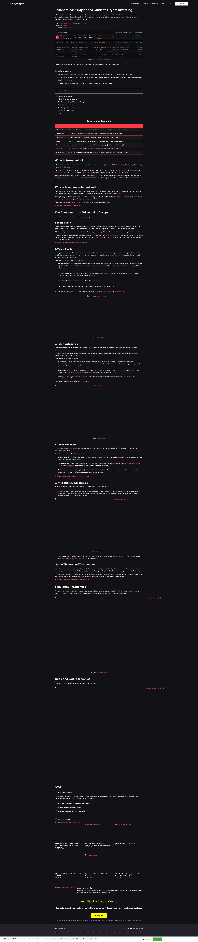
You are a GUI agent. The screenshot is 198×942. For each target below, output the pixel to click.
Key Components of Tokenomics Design (71, 102)
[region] (99, 939)
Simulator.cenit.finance (101, 672)
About (163, 3)
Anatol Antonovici (66, 23)
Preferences (147, 939)
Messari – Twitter (101, 438)
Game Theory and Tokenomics (68, 105)
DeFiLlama (108, 292)
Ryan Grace (68, 27)
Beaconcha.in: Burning (101, 551)
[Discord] (128, 928)
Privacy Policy (94, 938)
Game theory (59, 569)
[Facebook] (137, 928)
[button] (140, 91)
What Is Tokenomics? (65, 96)
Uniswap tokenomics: (97, 59)
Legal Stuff (62, 928)
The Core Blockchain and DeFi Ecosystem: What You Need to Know (97, 844)
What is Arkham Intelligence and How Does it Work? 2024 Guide (128, 875)
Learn (144, 3)
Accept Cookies (157, 939)
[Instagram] (134, 928)
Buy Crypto (135, 3)
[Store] (142, 928)
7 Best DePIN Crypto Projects (125, 843)
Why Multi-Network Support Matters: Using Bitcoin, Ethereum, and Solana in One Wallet (68, 845)
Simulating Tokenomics (66, 108)
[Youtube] (131, 928)
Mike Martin (65, 25)
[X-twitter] (125, 928)
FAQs (59, 114)
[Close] (195, 939)
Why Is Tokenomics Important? (68, 99)
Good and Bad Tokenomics (67, 111)
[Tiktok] (139, 928)
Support (153, 3)
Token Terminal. (121, 292)
